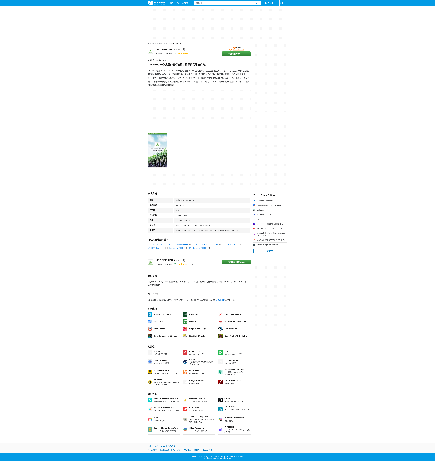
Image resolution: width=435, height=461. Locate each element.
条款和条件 (152, 450)
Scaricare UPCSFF (177, 248)
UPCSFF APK (171, 49)
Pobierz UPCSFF (230, 244)
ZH (281, 3)
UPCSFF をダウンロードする (206, 244)
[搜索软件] (256, 3)
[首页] (149, 43)
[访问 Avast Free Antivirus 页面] (236, 49)
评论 (177, 3)
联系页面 (220, 300)
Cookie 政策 (165, 450)
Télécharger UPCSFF (198, 248)
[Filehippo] (156, 3)
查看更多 (270, 251)
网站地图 (171, 446)
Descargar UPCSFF (156, 244)
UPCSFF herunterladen (178, 244)
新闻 (171, 3)
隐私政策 (176, 450)
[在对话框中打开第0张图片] (157, 150)
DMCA (196, 450)
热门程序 (185, 3)
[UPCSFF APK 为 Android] (150, 51)
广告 (163, 446)
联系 (156, 446)
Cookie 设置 (207, 450)
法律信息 (187, 450)
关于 (149, 446)
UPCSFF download (156, 248)
